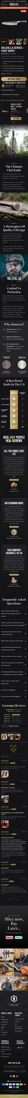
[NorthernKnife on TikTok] (17, 1076)
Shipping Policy (5, 1047)
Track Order (4, 1032)
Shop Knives (4, 1019)
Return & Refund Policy (6, 1050)
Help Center (18, 1031)
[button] (5, 54)
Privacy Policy (5, 1056)
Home (3, 1017)
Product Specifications (7, 90)
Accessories (4, 1022)
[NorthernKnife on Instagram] (11, 1076)
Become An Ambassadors (19, 1027)
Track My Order (19, 1019)
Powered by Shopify (14, 1096)
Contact (3, 1035)
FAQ (2, 1030)
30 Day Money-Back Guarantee (10, 94)
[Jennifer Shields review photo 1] (5, 824)
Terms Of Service (6, 1054)
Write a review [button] (14, 726)
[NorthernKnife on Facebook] (14, 1076)
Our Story (3, 1024)
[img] (4, 761)
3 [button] (14, 899)
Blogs (2, 1027)
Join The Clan (14, 1063)
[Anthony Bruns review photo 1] (5, 774)
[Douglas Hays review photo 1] (5, 799)
